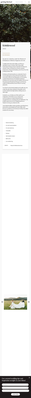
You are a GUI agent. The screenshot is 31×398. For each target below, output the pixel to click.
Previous (2, 302)
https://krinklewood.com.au (16, 145)
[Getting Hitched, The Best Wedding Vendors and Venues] (6, 2)
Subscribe (15, 394)
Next (28, 302)
